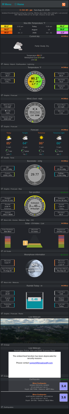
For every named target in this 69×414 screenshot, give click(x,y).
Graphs (6, 95)
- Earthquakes (20, 64)
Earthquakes (8, 407)
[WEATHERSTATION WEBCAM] (34, 330)
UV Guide (7, 251)
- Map (20, 189)
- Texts (11, 158)
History (6, 64)
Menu (8, 4)
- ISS (32, 220)
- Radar (20, 314)
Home (21, 4)
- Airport (12, 64)
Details (6, 158)
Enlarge (6, 345)
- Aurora (14, 220)
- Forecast (13, 95)
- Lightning (30, 64)
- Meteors (21, 220)
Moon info (7, 220)
